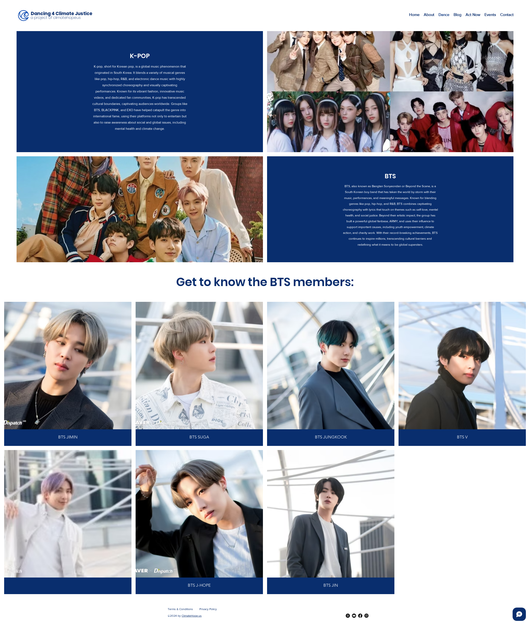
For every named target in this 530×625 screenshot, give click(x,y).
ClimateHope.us (192, 615)
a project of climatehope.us (56, 17)
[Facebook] (360, 616)
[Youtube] (354, 616)
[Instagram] (366, 616)
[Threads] (348, 616)
